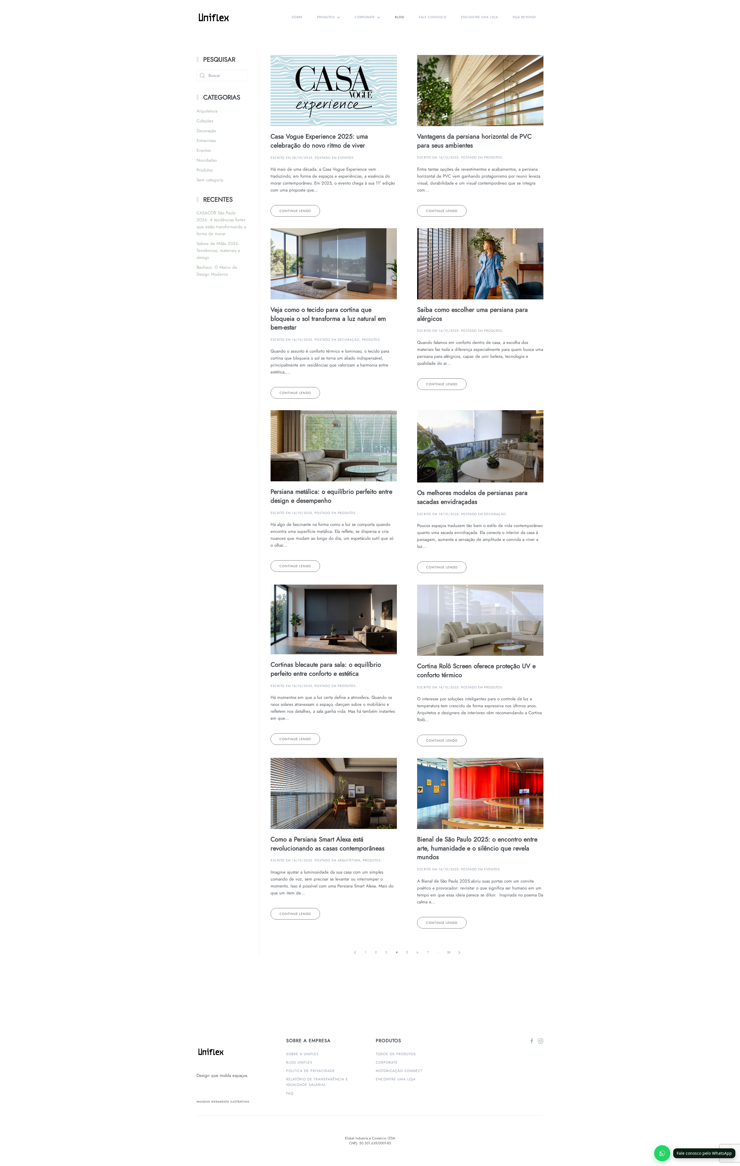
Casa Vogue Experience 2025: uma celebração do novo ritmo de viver (319, 141)
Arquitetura (349, 860)
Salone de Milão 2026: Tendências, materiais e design (218, 250)
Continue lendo (295, 211)
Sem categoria (210, 180)
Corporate (387, 1062)
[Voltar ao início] (215, 17)
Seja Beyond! (524, 17)
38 (448, 952)
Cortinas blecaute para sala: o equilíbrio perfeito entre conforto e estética (326, 669)
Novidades (207, 160)
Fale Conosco (433, 17)
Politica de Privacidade (310, 1070)
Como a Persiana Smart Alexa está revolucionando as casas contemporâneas (327, 844)
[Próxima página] (459, 952)
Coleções (205, 121)
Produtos (493, 157)
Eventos (346, 157)
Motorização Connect (399, 1070)
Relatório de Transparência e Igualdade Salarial (317, 1082)
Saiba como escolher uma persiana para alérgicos (472, 314)
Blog (399, 17)
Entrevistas (206, 140)
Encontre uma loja (479, 17)
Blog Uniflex (299, 1062)
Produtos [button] (326, 17)
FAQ (289, 1093)
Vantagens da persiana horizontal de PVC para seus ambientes (474, 141)
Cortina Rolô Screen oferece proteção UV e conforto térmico (476, 670)
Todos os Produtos (396, 1054)
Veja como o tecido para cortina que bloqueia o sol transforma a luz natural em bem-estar (328, 318)
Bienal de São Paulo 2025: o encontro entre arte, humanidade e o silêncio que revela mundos (477, 848)
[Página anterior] (355, 952)
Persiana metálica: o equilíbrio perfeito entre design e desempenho (331, 496)
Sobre (297, 17)
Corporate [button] (365, 17)
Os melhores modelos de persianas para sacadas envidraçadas (472, 497)
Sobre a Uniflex (302, 1054)
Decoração (349, 339)
